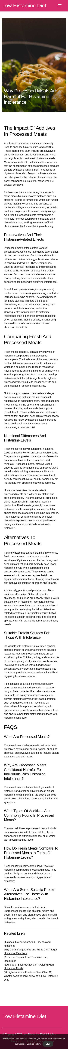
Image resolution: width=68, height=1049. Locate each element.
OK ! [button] (48, 1044)
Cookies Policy (33, 1044)
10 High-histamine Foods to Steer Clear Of (28, 972)
